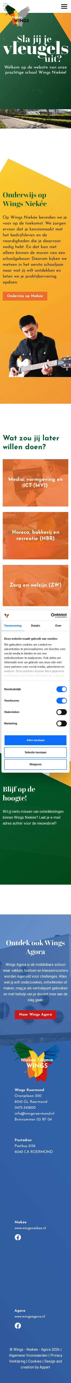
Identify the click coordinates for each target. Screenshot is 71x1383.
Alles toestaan (36, 740)
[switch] (61, 701)
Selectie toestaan (35, 752)
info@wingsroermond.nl (34, 1114)
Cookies (35, 1361)
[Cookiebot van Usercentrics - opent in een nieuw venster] (51, 615)
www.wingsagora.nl (30, 1317)
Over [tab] (58, 625)
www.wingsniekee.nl (30, 1228)
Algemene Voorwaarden (28, 1355)
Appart (45, 1367)
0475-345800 (25, 1108)
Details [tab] (35, 625)
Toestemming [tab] (12, 625)
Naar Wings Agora (35, 1014)
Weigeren (35, 764)
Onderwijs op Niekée (25, 296)
